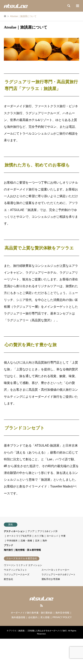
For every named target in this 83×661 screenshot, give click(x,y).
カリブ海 (39, 536)
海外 (44, 540)
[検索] (68, 6)
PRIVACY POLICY (62, 617)
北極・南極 (26, 540)
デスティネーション (14, 531)
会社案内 (32, 617)
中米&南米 (12, 540)
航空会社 (8, 579)
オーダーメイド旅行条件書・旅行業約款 (32, 612)
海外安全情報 (62, 612)
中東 (63, 536)
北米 (37, 540)
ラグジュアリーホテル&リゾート (58, 574)
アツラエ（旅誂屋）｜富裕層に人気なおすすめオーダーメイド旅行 (38, 631)
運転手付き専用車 (51, 579)
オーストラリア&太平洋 (19, 536)
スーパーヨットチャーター (55, 570)
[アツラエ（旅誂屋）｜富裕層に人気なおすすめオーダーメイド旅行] (16, 5)
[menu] (77, 6)
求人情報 (45, 617)
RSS (41, 605)
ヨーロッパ (52, 536)
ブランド (8, 545)
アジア (31, 531)
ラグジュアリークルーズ (16, 574)
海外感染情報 (18, 617)
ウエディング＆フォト (15, 570)
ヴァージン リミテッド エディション (23, 565)
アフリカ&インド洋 (47, 531)
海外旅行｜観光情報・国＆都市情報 (22, 550)
